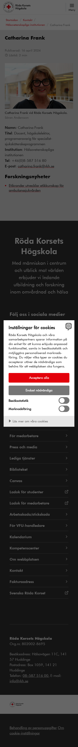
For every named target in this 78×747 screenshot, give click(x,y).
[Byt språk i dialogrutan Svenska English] (68, 326)
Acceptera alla (39, 377)
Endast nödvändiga (39, 390)
